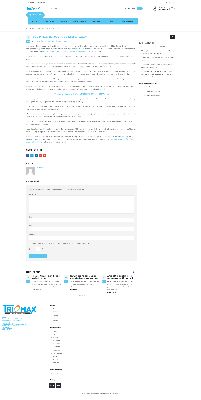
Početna (34, 21)
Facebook (27, 155)
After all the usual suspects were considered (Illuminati (86, 277)
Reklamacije (57, 350)
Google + (40, 155)
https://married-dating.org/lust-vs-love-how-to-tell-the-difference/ (68, 51)
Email (44, 155)
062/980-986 (168, 19)
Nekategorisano (49, 41)
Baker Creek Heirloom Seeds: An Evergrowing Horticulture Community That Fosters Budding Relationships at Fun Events (156, 74)
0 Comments (62, 41)
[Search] (139, 8)
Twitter (32, 155)
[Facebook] (166, 2)
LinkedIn (36, 155)
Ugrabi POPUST (49, 21)
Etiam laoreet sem (155, 87)
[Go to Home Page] (26, 28)
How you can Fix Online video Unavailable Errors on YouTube (50, 277)
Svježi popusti (157, 17)
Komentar (33, 194)
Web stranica (34, 234)
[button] (133, 272)
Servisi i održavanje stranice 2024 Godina (155, 47)
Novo (169, 17)
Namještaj (96, 21)
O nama (64, 21)
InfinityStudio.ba (115, 393)
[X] (169, 2)
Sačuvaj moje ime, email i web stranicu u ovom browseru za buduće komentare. (61, 243)
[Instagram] (173, 2)
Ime (31, 217)
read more (40, 289)
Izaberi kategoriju (79, 21)
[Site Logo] (33, 8)
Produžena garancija (126, 21)
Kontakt (110, 21)
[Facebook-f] (52, 374)
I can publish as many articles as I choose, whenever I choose (126, 277)
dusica (38, 41)
